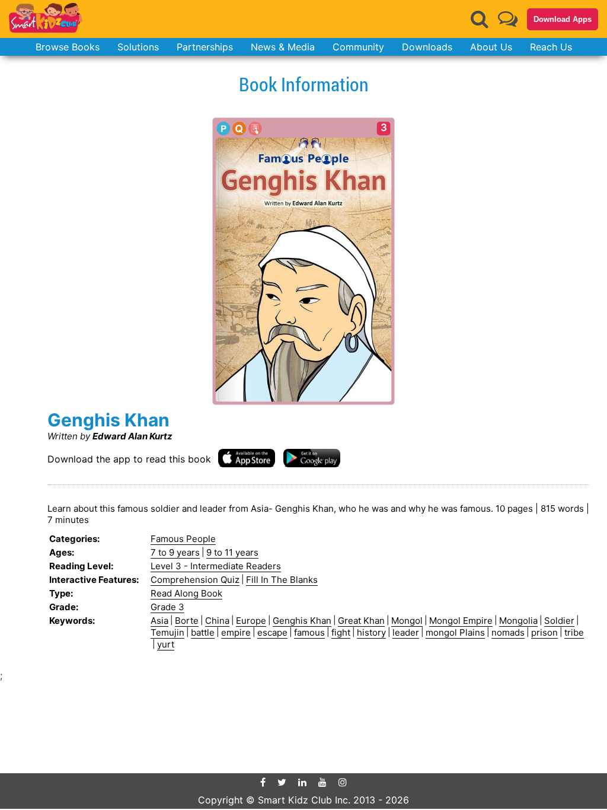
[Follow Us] (507, 18)
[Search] (479, 18)
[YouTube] (322, 782)
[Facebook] (263, 782)
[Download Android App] (311, 457)
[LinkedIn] (302, 782)
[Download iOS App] (246, 457)
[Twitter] (281, 782)
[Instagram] (343, 782)
